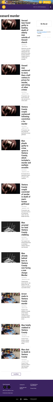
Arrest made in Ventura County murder (24, 299)
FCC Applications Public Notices (34, 385)
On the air (44, 24)
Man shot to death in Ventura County (25, 353)
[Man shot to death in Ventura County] (10, 353)
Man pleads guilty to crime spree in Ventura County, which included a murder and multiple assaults (26, 154)
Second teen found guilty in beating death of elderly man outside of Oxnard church (25, 31)
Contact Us (22, 384)
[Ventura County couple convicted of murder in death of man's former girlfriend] (10, 188)
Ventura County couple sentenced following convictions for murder (25, 115)
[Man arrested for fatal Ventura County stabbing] (10, 226)
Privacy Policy (33, 388)
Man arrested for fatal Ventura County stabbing (25, 228)
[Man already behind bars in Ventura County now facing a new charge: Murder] (10, 257)
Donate (47, 2)
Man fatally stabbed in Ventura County (26, 329)
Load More (16, 374)
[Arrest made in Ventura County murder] (10, 298)
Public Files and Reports (23, 388)
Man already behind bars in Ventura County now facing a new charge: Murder (26, 264)
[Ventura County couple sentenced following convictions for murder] (10, 111)
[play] (4, 7)
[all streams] (51, 7)
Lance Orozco (24, 44)
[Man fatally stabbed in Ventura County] (10, 329)
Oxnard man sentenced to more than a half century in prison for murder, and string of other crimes (25, 77)
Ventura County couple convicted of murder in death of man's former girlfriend (25, 194)
